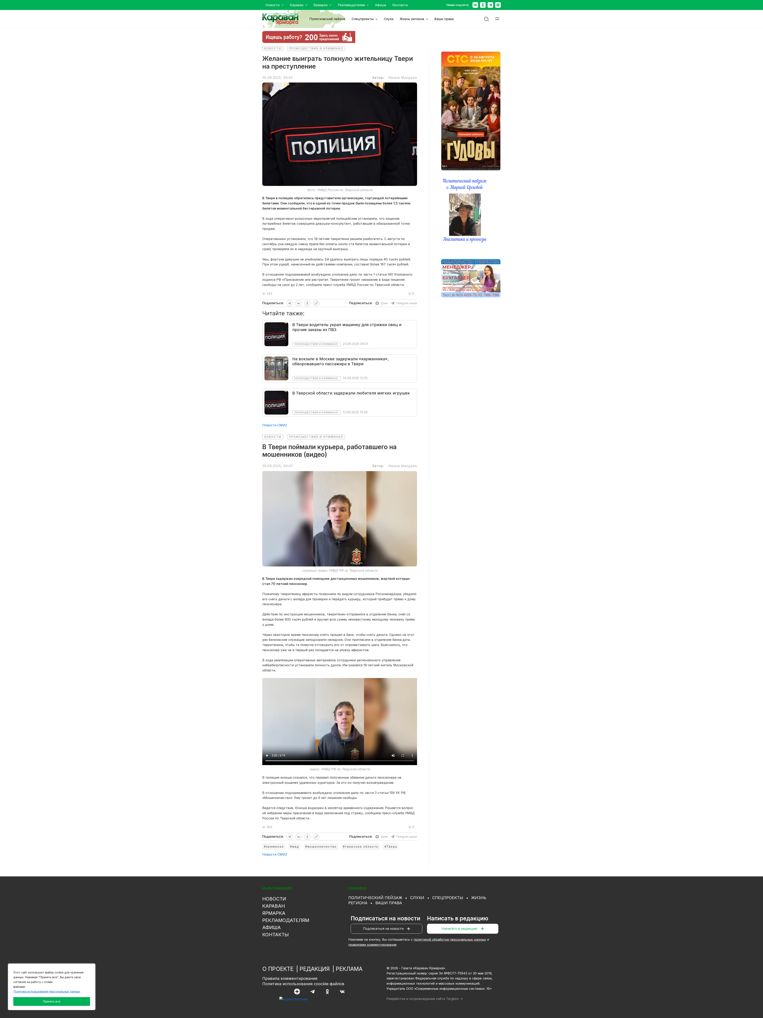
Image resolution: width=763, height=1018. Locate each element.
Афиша (271, 927)
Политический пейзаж (375, 897)
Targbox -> (454, 999)
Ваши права (388, 902)
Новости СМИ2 (274, 425)
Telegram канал (406, 303)
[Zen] (498, 5)
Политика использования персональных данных (47, 991)
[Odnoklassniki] (483, 5)
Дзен (384, 303)
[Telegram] (490, 5)
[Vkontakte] (475, 5)
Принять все (51, 1001)
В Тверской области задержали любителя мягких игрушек (351, 393)
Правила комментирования (289, 978)
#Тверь (390, 846)
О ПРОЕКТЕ (277, 969)
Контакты (275, 934)
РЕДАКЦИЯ (315, 969)
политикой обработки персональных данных (450, 939)
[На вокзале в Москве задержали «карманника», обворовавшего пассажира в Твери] (276, 368)
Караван (273, 906)
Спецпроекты (447, 897)
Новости (272, 48)
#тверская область (360, 846)
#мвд (294, 846)
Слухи (417, 897)
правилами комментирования (372, 945)
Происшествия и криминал (316, 48)
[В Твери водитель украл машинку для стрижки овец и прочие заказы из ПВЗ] (276, 334)
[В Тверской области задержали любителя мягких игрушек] (276, 402)
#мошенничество (321, 846)
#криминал (274, 846)
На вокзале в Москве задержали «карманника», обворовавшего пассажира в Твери (340, 361)
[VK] (342, 991)
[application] (282, 5)
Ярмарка (273, 913)
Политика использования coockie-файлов (303, 983)
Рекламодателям (285, 920)
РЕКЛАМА (349, 969)
